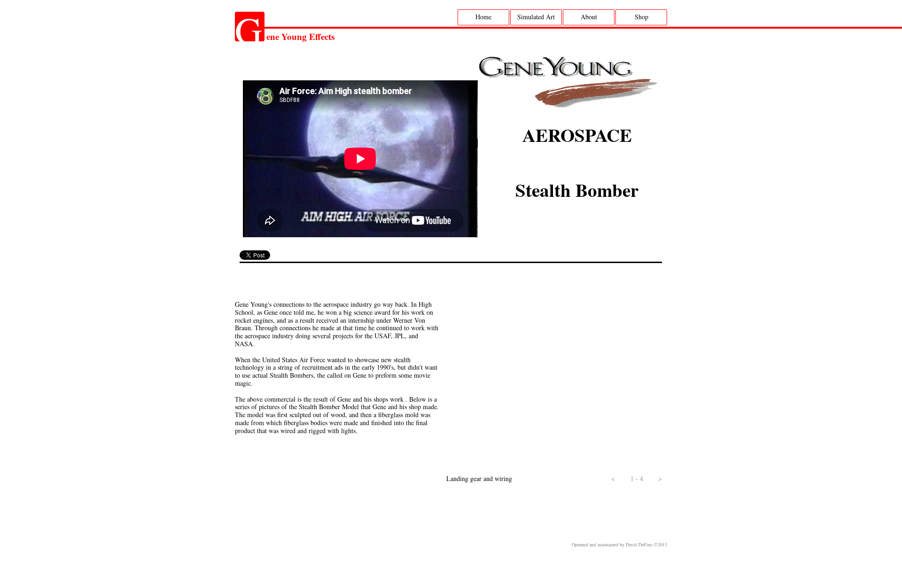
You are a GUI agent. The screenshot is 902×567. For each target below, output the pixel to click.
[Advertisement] (444, 512)
